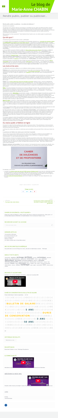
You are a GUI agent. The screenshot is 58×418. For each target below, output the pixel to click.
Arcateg (6, 396)
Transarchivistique (8, 398)
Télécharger (44, 248)
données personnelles (11, 261)
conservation (30, 258)
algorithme (13, 257)
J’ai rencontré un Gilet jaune (10, 234)
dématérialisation (33, 261)
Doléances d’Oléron (9, 238)
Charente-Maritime (16, 259)
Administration (7, 257)
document (18, 260)
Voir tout (50, 385)
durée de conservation (24, 261)
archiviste (35, 257)
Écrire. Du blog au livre (9, 237)
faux (49, 261)
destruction (44, 259)
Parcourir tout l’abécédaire (39, 367)
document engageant (27, 260)
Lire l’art (26, 294)
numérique (25, 264)
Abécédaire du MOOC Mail (13, 374)
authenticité (49, 257)
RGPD (44, 264)
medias (38, 263)
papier (34, 265)
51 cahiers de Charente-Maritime (14, 175)
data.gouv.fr (29, 61)
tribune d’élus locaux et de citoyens (33, 50)
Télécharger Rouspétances (23, 349)
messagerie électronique (45, 263)
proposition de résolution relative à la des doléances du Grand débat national (28, 42)
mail (35, 263)
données (41, 260)
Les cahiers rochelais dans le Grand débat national (15, 240)
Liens (6, 392)
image (16, 263)
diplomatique (9, 260)
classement (23, 259)
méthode (18, 265)
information (22, 263)
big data (6, 259)
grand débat (7, 263)
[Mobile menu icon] (3, 6)
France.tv (16, 58)
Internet (28, 263)
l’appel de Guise (14, 55)
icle (5, 330)
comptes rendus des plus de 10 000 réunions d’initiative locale (24, 171)
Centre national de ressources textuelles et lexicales (21, 81)
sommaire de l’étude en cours (39, 215)
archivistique (41, 257)
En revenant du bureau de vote (11, 235)
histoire (12, 263)
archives (28, 257)
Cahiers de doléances (27, 184)
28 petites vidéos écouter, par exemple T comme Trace (16, 385)
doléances (36, 260)
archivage (20, 257)
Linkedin (32, 263)
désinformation (40, 261)
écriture (6, 266)
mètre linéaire (8, 265)
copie (39, 259)
